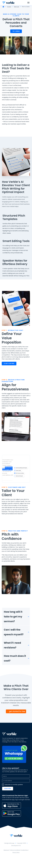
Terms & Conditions (15, 850)
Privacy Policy (16, 852)
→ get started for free (16, 711)
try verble (16, 31)
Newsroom (6, 850)
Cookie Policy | (24, 850)
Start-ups (16, 6)
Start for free (9, 363)
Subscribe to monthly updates (14, 784)
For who (9, 6)
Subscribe (7, 789)
